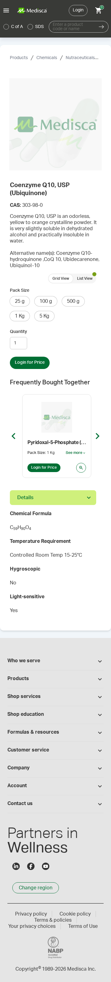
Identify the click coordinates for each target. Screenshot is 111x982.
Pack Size (19, 290)
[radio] (6, 26)
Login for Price (30, 362)
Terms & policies (53, 920)
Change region (35, 887)
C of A (17, 27)
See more (76, 453)
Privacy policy (31, 914)
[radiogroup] (24, 26)
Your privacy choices (32, 926)
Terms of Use (83, 926)
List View (84, 278)
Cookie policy (75, 914)
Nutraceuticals (80, 58)
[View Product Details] (81, 468)
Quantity (18, 332)
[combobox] (72, 27)
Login (78, 10)
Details (25, 497)
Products (19, 58)
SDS (39, 27)
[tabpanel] (55, 564)
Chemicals (46, 58)
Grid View (60, 278)
